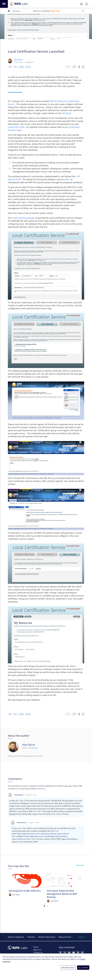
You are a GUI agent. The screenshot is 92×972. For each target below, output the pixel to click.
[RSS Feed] (82, 952)
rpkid (67, 179)
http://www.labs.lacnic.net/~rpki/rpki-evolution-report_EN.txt (42, 833)
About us (37, 949)
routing (21, 67)
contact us (40, 788)
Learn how (55, 11)
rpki (10, 67)
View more (80, 865)
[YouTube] (73, 952)
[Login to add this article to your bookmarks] (83, 67)
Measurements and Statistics (71, 937)
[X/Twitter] (65, 952)
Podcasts (31, 937)
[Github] (78, 952)
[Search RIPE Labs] (83, 11)
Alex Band (16, 11)
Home (35, 947)
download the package (24, 218)
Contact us (37, 952)
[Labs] (9, 11)
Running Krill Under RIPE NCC (25, 890)
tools (15, 67)
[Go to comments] (74, 67)
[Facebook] (60, 952)
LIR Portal (66, 113)
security (28, 67)
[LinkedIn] (69, 952)
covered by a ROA (16, 127)
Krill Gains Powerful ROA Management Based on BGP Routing (62, 893)
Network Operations (46, 937)
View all (81, 937)
